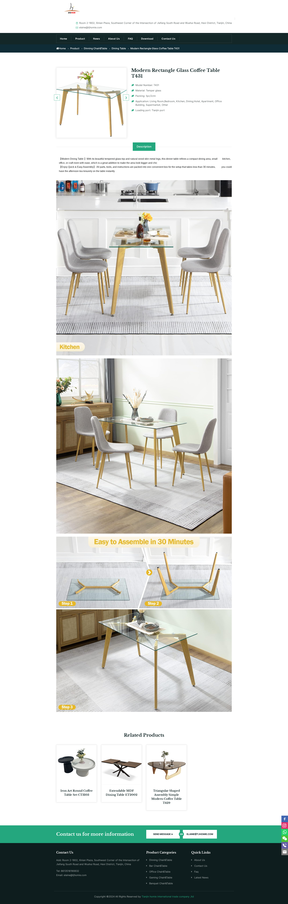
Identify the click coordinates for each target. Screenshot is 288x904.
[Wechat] (284, 838)
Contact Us (168, 38)
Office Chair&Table (159, 871)
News (96, 38)
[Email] (284, 852)
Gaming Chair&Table (160, 877)
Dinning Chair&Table (95, 48)
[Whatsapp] (284, 832)
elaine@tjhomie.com (200, 834)
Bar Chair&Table (158, 865)
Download (147, 38)
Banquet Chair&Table (161, 883)
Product (80, 38)
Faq (196, 871)
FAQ (130, 38)
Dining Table (119, 48)
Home (63, 38)
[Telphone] (284, 845)
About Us (114, 38)
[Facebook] (284, 819)
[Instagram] (284, 825)
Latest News (201, 877)
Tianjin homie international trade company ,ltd (168, 896)
